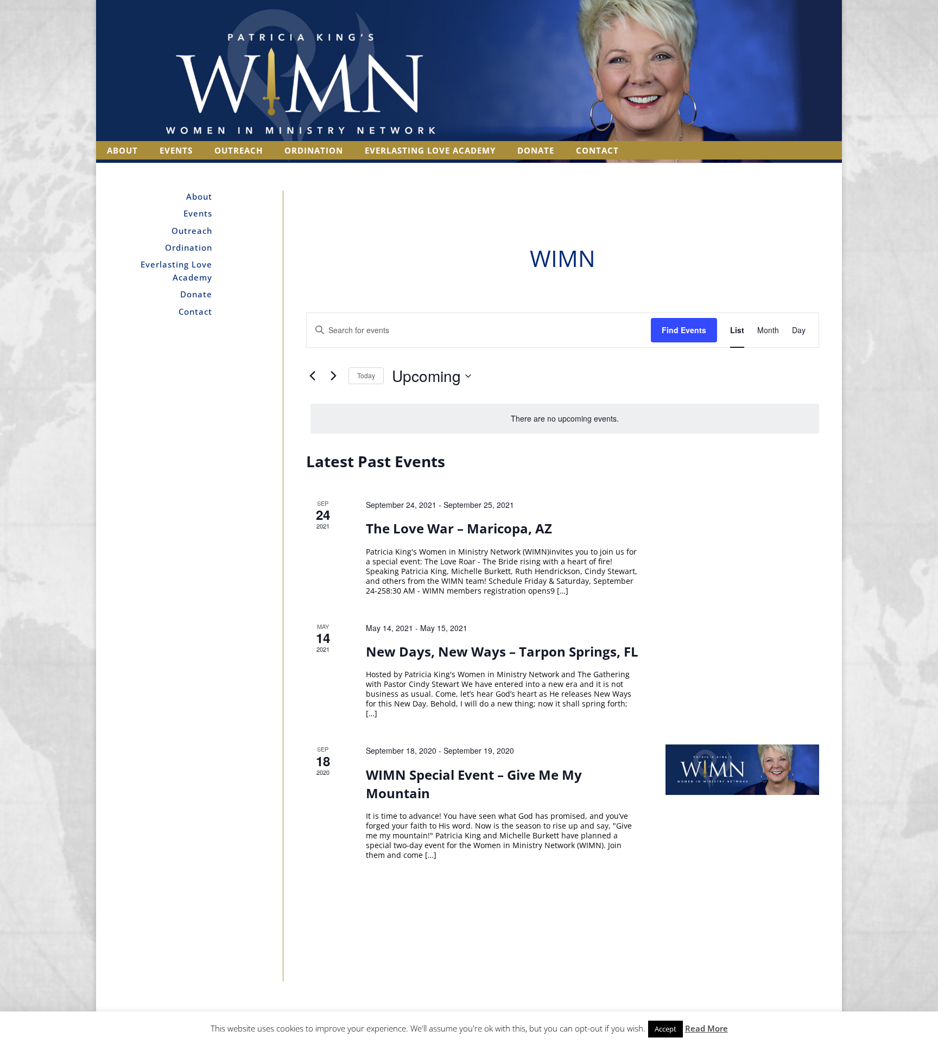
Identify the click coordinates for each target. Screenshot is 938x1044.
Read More (706, 1028)
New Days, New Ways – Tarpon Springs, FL (502, 651)
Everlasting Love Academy (430, 150)
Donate (535, 150)
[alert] (565, 419)
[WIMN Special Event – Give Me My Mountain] (742, 769)
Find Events (684, 329)
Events (176, 150)
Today (366, 375)
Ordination (313, 150)
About (122, 150)
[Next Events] (333, 376)
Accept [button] (665, 1029)
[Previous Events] (312, 376)
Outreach (238, 150)
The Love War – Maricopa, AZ (459, 528)
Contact (597, 150)
